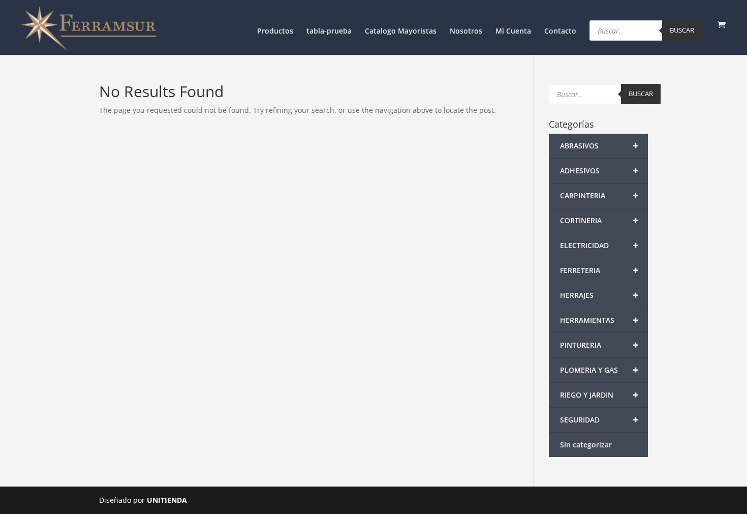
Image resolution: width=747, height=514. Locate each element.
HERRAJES (599, 295)
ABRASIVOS (599, 146)
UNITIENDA (167, 500)
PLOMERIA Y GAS (599, 370)
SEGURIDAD (599, 420)
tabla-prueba (329, 31)
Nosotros (466, 31)
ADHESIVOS (599, 170)
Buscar (682, 30)
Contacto (560, 31)
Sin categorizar (586, 444)
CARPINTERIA (599, 195)
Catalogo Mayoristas (401, 31)
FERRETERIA (599, 270)
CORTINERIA (599, 220)
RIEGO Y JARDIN (599, 395)
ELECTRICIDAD (599, 245)
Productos (275, 31)
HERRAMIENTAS (599, 320)
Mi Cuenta (513, 31)
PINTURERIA (599, 345)
